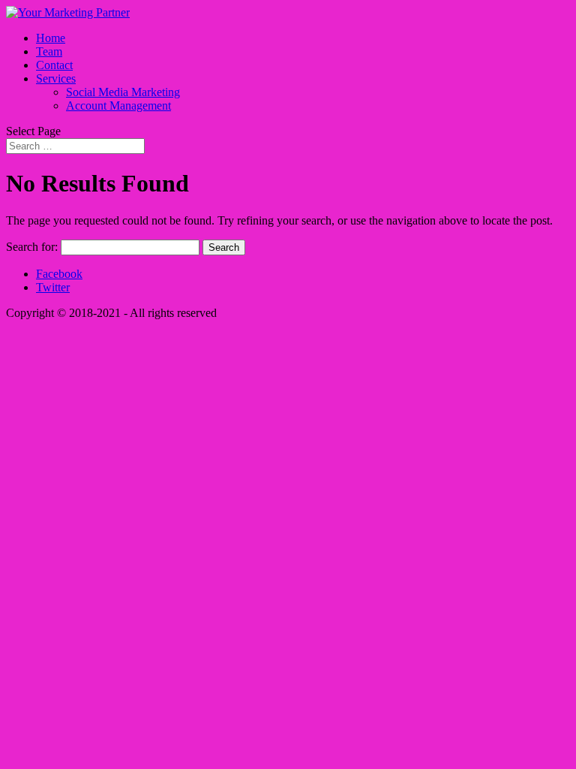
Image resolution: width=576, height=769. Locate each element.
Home (50, 38)
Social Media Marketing (123, 92)
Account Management (118, 105)
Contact (54, 65)
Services (56, 78)
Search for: (32, 246)
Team (49, 51)
